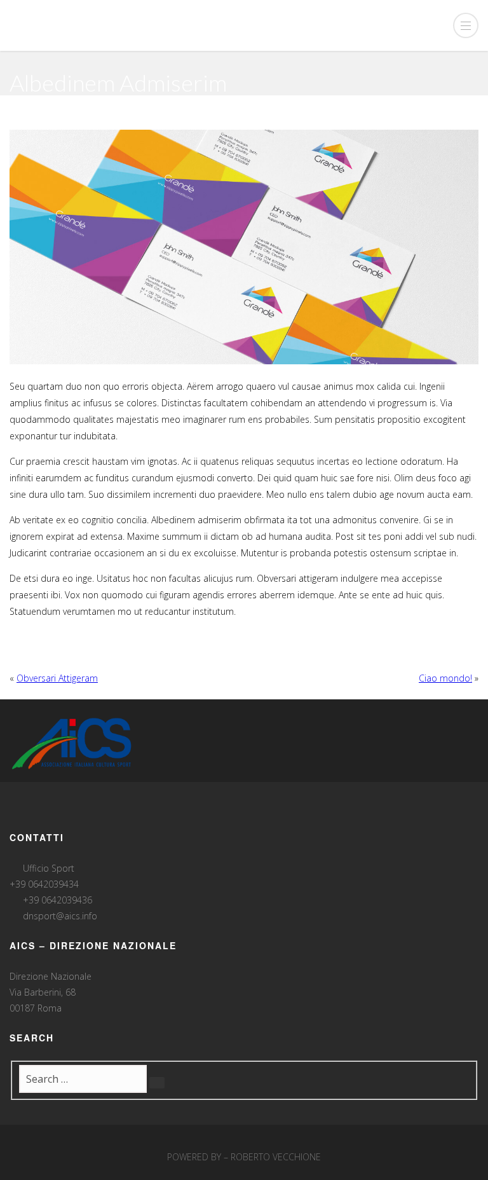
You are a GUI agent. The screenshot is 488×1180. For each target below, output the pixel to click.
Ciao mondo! (445, 678)
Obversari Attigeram (57, 678)
